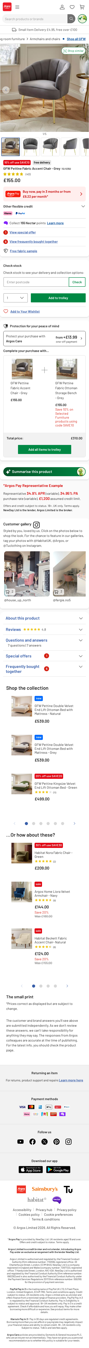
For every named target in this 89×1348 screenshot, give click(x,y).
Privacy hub (44, 1210)
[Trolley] (82, 7)
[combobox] (34, 18)
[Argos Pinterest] (56, 1142)
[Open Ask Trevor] (82, 18)
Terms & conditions (46, 1219)
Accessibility (22, 1210)
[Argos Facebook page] (32, 1142)
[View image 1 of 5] (10, 147)
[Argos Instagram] (68, 1142)
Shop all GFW (76, 39)
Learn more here (71, 1080)
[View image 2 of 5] (30, 147)
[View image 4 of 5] (70, 147)
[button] (73, 50)
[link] (44, 231)
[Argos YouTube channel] (20, 1142)
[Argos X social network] (44, 1142)
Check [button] (77, 282)
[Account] (62, 7)
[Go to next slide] (83, 90)
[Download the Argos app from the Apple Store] (31, 1172)
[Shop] (17, 7)
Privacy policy (66, 1210)
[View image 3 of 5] (50, 147)
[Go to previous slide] (6, 90)
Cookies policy (29, 1214)
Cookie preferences (58, 1214)
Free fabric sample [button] (23, 251)
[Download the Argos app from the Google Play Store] (58, 1172)
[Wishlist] (72, 7)
